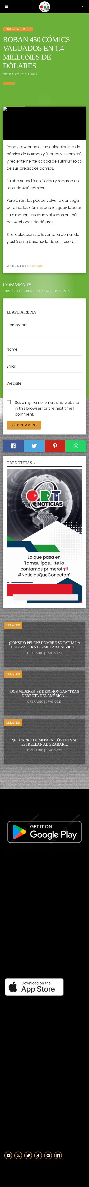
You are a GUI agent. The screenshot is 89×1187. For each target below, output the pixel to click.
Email (11, 366)
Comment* (17, 325)
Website (14, 383)
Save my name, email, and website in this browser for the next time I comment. (47, 402)
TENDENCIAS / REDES (18, 29)
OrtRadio (35, 265)
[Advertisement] (44, 906)
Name (12, 349)
